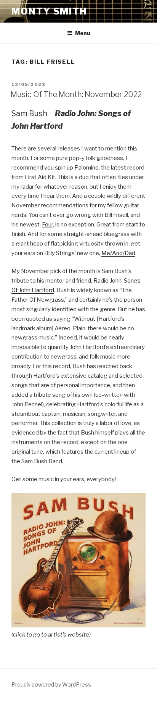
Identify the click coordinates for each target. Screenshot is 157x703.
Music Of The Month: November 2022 (76, 94)
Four (47, 224)
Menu (82, 33)
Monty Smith (49, 11)
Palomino (86, 167)
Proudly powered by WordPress (51, 684)
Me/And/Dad (118, 253)
